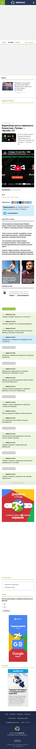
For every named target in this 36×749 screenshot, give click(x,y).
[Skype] (27, 202)
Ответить (6, 611)
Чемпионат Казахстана (11, 584)
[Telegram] (30, 202)
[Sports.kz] (18, 2)
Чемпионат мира (9, 587)
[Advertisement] (18, 23)
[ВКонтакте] (12, 202)
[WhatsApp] (25, 202)
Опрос (4, 594)
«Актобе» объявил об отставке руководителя (17, 324)
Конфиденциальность (12, 722)
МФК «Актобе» (6, 197)
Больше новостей (18, 483)
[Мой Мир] (17, 202)
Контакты (28, 714)
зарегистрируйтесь (23, 295)
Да (4, 604)
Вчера (4, 42)
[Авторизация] (34, 2)
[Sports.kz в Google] (18, 521)
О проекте (12, 714)
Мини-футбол (8, 101)
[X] (20, 202)
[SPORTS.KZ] (18, 638)
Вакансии (20, 714)
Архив (23, 722)
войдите (11, 295)
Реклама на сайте (22, 718)
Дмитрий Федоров (16, 190)
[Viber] (22, 202)
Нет (5, 607)
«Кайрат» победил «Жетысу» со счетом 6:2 (16, 317)
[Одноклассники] (15, 202)
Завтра (17, 42)
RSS (29, 722)
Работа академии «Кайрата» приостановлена (17, 413)
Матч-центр (29, 42)
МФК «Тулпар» (15, 197)
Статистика (11, 718)
